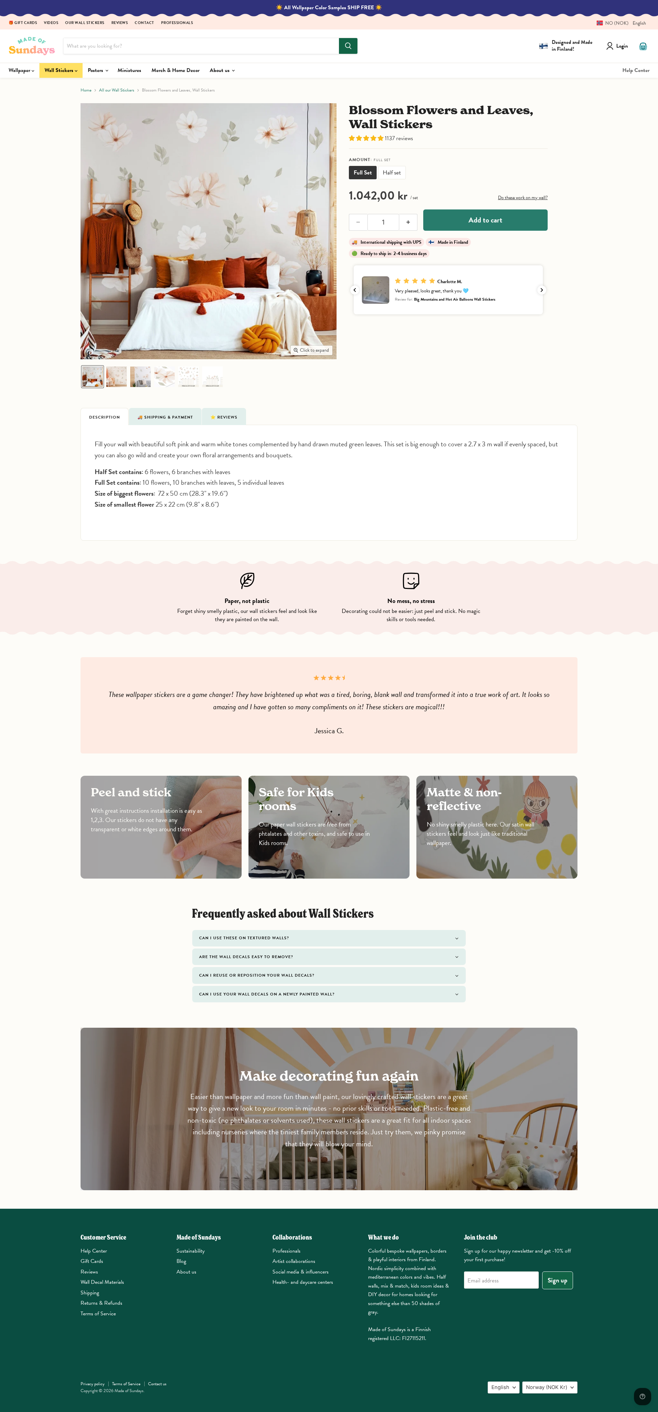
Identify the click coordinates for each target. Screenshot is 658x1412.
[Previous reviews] (354, 290)
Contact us (157, 1383)
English (500, 1387)
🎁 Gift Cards (23, 23)
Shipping (90, 1293)
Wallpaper (20, 70)
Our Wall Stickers (85, 23)
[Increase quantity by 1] (408, 222)
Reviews (119, 23)
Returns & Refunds (101, 1303)
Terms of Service (98, 1314)
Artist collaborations (293, 1261)
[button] (618, 23)
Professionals (177, 23)
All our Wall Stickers (116, 90)
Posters (96, 70)
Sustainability (190, 1251)
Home (86, 90)
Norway (546, 1387)
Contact (144, 23)
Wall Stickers (60, 70)
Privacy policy (93, 1383)
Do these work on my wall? (523, 197)
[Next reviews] (541, 290)
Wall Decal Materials (102, 1282)
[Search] (348, 46)
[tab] (105, 416)
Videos (51, 23)
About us (220, 70)
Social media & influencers (300, 1272)
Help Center (635, 70)
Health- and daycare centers (302, 1282)
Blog (181, 1261)
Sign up (558, 1280)
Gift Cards (92, 1261)
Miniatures (129, 70)
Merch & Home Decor (175, 70)
